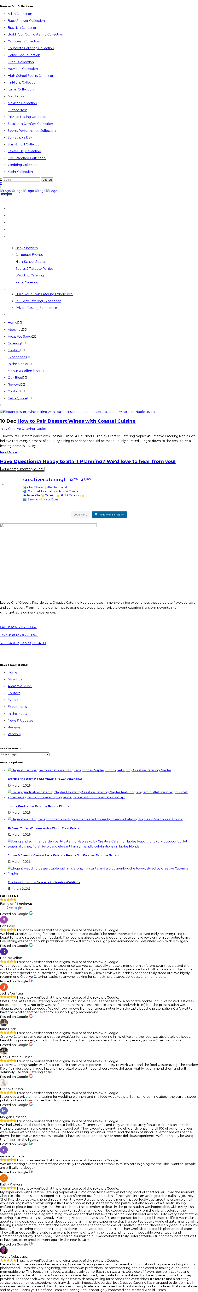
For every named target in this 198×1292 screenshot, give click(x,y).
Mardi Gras (16, 96)
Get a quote (6, 194)
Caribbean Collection (24, 41)
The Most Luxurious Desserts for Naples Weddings (44, 882)
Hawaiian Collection (23, 69)
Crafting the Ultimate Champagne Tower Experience (45, 778)
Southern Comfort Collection (30, 124)
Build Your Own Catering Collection (35, 34)
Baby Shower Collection (26, 21)
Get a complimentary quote (22, 469)
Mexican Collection (22, 103)
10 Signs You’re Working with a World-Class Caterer (44, 828)
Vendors (14, 734)
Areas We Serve (20, 686)
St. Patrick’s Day (20, 137)
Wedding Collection (23, 165)
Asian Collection (20, 14)
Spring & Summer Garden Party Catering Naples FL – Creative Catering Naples (63, 855)
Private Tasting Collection (27, 117)
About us (15, 679)
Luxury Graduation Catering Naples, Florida (38, 806)
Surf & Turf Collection (25, 144)
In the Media (17, 714)
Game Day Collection (24, 55)
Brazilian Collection (22, 28)
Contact (14, 693)
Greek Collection (21, 62)
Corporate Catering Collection (31, 48)
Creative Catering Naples (27, 429)
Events (13, 700)
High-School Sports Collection (31, 76)
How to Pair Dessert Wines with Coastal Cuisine (76, 421)
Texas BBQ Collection (24, 151)
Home (12, 672)
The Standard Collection (27, 158)
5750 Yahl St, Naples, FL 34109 (23, 643)
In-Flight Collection (23, 82)
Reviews (14, 727)
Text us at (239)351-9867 (19, 635)
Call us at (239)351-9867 (18, 627)
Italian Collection (21, 89)
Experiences (17, 707)
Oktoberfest (17, 110)
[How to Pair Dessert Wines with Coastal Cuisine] (78, 412)
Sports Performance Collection (32, 131)
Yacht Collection (20, 172)
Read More (8, 452)
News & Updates (20, 720)
